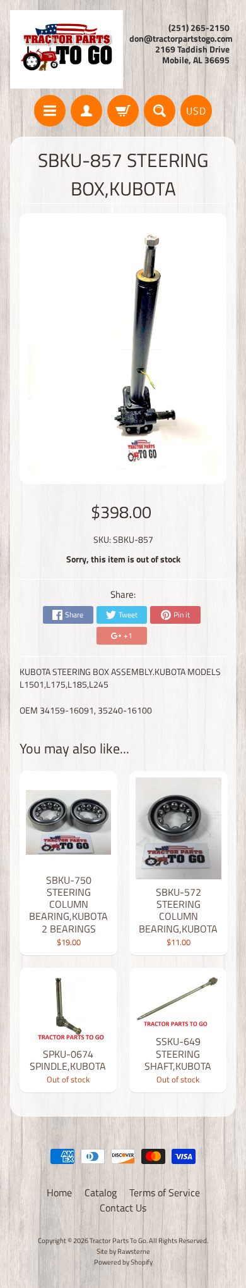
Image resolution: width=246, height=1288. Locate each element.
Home (59, 1192)
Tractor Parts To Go (118, 1240)
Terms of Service (164, 1192)
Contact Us (123, 1207)
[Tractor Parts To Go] (66, 49)
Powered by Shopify (123, 1261)
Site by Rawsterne (123, 1251)
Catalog (101, 1192)
